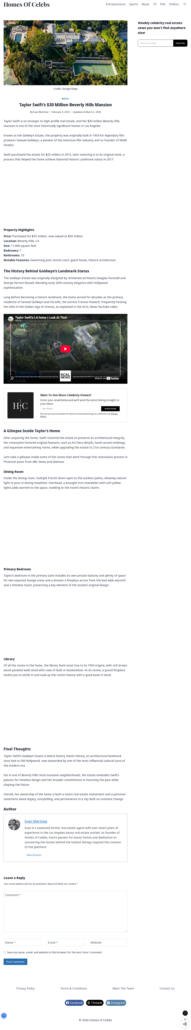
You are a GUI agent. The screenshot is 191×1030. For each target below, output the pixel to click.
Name (10, 942)
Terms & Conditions (73, 988)
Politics (174, 4)
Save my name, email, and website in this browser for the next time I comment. (55, 952)
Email (53, 942)
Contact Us (167, 988)
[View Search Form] (184, 4)
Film (163, 4)
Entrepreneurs (116, 4)
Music (145, 4)
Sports (133, 4)
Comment (13, 895)
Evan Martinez (40, 112)
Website (96, 942)
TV (154, 4)
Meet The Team (123, 988)
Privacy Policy (25, 988)
